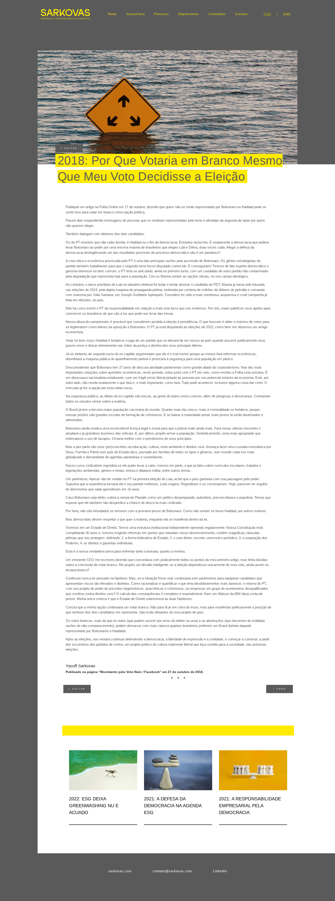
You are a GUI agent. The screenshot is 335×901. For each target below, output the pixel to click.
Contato (241, 14)
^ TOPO (279, 689)
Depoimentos (188, 14)
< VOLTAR (68, 148)
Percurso (161, 14)
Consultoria (135, 14)
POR (267, 14)
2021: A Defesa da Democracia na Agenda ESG (172, 805)
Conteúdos (217, 14)
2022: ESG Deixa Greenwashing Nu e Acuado (94, 805)
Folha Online (108, 207)
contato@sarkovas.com (172, 871)
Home (112, 14)
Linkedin (220, 871)
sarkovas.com (120, 871)
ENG (287, 14)
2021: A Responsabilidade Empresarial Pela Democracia (250, 805)
